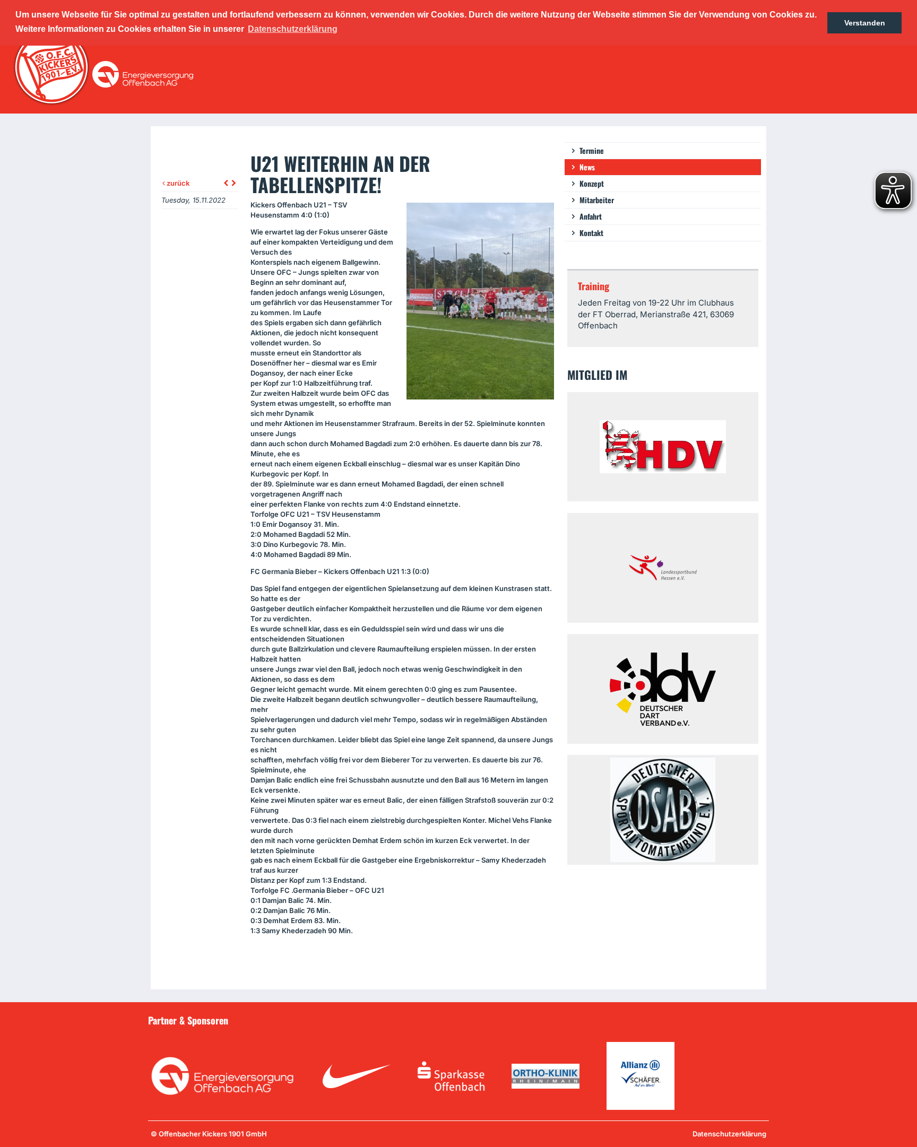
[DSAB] (663, 810)
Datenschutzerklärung (729, 1133)
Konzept (591, 183)
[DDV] (663, 689)
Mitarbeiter (596, 199)
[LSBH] (663, 568)
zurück (177, 183)
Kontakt (591, 232)
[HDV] (663, 447)
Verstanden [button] (864, 23)
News (587, 166)
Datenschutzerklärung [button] (293, 28)
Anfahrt (590, 216)
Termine (591, 150)
